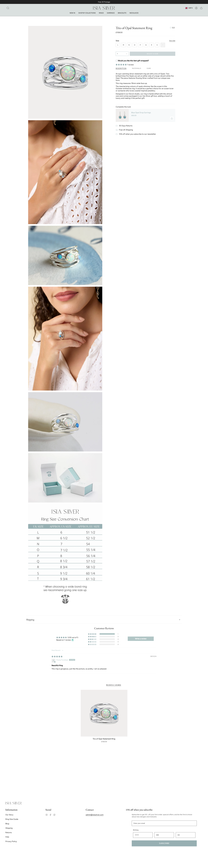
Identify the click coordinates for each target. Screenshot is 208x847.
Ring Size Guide (11, 819)
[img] (57, 656)
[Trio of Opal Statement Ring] (104, 713)
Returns (8, 832)
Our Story (9, 815)
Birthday (136, 830)
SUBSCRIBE (164, 843)
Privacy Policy (11, 841)
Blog (7, 823)
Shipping (30, 619)
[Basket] (201, 8)
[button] (7, 8)
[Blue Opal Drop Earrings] (122, 115)
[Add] (172, 118)
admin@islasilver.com (94, 815)
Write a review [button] (140, 639)
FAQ (7, 837)
